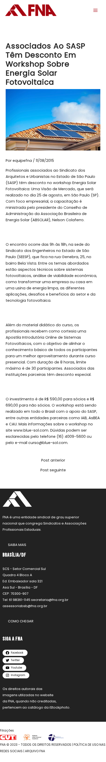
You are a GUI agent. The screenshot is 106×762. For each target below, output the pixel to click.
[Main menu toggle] (95, 10)
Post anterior (53, 460)
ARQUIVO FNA (35, 751)
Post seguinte (53, 470)
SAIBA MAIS (17, 544)
